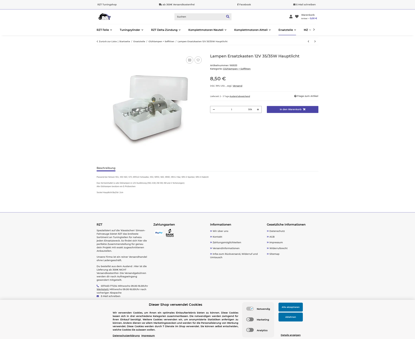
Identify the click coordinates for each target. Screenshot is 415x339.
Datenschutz (277, 231)
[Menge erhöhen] (257, 109)
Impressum (276, 242)
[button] (291, 17)
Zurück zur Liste (108, 41)
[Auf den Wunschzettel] (198, 60)
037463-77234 (109, 285)
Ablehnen (290, 317)
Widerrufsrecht (278, 248)
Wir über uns (220, 231)
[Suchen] (227, 16)
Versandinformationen (226, 248)
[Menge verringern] (213, 109)
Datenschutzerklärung (126, 335)
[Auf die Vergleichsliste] (189, 60)
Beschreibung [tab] (106, 168)
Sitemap (274, 254)
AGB (272, 236)
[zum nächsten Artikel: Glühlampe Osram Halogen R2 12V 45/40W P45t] (315, 41)
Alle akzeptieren (291, 307)
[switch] (250, 309)
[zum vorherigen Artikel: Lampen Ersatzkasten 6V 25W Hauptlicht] (308, 41)
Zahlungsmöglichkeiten (226, 242)
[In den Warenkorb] (99, 52)
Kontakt (217, 236)
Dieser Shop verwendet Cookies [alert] (175, 305)
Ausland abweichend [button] (240, 96)
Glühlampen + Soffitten (237, 68)
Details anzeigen (291, 335)
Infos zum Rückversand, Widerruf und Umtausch (234, 256)
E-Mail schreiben (306, 4)
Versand (237, 85)
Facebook (245, 4)
